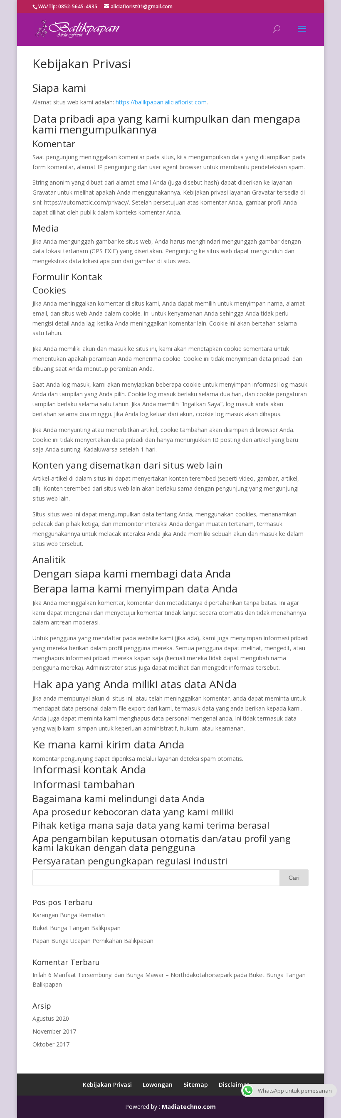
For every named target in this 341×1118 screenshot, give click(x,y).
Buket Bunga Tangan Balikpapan (76, 928)
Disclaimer (234, 1084)
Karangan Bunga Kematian (68, 915)
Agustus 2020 (50, 1018)
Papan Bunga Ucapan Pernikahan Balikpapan (92, 941)
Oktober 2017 (50, 1044)
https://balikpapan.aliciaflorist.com (161, 102)
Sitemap (195, 1084)
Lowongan (158, 1084)
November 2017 (54, 1031)
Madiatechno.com (189, 1107)
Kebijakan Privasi (107, 1084)
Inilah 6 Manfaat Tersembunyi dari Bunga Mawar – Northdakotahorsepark (132, 975)
